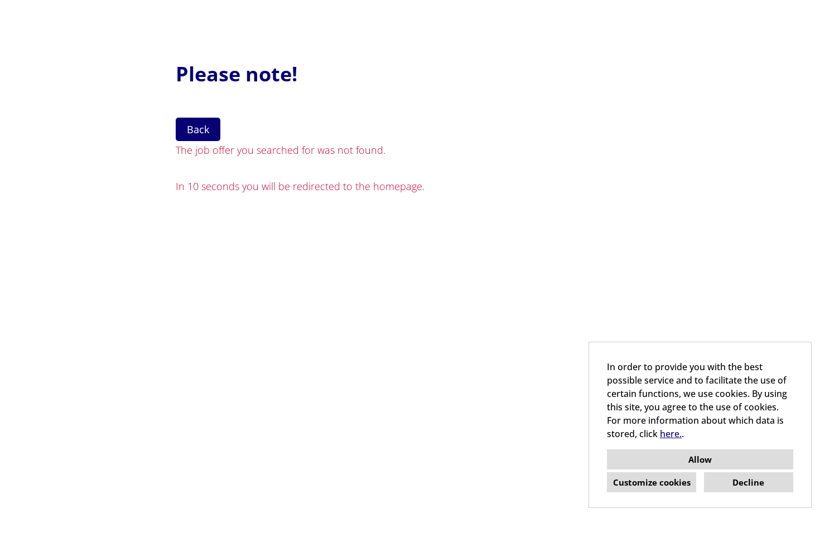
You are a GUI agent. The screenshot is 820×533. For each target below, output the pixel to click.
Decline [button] (748, 482)
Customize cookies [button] (652, 482)
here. (671, 434)
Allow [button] (700, 459)
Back (198, 129)
